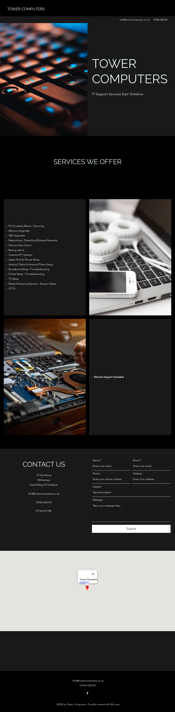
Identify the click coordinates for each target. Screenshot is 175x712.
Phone (96, 473)
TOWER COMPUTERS (26, 9)
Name (96, 460)
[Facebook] (87, 693)
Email (136, 460)
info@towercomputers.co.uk (135, 19)
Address (137, 473)
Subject (97, 486)
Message (98, 499)
